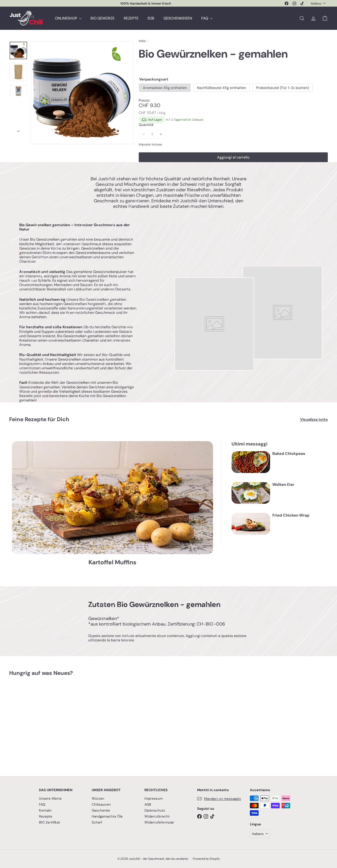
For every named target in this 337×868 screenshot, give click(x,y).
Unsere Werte (50, 798)
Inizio (142, 41)
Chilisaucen (101, 804)
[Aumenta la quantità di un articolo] (161, 134)
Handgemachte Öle (107, 816)
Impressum (153, 798)
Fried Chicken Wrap (290, 515)
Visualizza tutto (314, 419)
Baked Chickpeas (288, 453)
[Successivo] (18, 130)
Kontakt (45, 810)
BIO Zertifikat (49, 822)
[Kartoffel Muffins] (112, 497)
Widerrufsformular (159, 822)
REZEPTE (131, 18)
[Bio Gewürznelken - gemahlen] (33, 723)
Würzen (98, 798)
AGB (147, 804)
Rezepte (45, 816)
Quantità (146, 124)
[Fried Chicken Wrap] (251, 524)
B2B (151, 18)
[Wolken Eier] (251, 493)
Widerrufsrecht (157, 816)
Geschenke (101, 810)
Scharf (97, 822)
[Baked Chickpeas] (251, 462)
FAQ (205, 18)
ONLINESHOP (66, 18)
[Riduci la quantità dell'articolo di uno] (144, 134)
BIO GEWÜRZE (103, 18)
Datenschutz (154, 810)
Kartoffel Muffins (112, 562)
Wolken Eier (283, 484)
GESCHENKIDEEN (177, 18)
